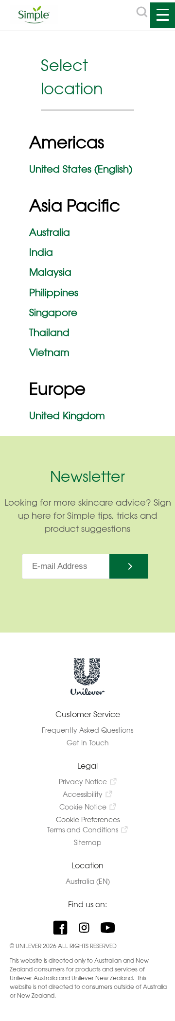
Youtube (111, 927)
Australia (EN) (88, 881)
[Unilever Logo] (87, 693)
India (41, 252)
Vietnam (49, 352)
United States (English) (80, 169)
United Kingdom (67, 415)
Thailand (49, 332)
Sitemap (88, 842)
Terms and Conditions (82, 829)
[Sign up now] (128, 566)
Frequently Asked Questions (87, 730)
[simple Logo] (34, 21)
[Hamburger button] (162, 15)
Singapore (53, 312)
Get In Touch (88, 742)
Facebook (64, 927)
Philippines (53, 292)
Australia (49, 232)
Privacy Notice (83, 781)
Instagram (88, 927)
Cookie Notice (82, 806)
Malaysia (50, 272)
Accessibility (83, 794)
